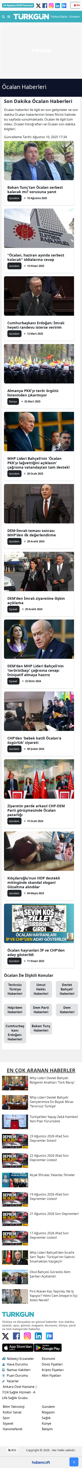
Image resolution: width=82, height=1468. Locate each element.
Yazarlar (13, 1381)
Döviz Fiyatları (52, 1364)
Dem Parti (41, 1009)
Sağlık (46, 1418)
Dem (67, 1009)
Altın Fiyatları (51, 1375)
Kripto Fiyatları (53, 1370)
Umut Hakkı (41, 989)
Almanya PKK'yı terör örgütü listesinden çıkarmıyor (33, 392)
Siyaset (8, 1423)
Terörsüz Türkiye (15, 989)
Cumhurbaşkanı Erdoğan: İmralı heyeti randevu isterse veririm (35, 325)
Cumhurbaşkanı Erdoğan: (15, 1032)
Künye (46, 1423)
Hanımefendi (12, 1429)
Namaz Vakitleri (18, 1370)
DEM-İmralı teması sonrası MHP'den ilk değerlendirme (31, 532)
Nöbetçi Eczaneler (20, 1358)
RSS (13, 1450)
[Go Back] (73, 1461)
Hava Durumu (17, 1364)
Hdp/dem (15, 1009)
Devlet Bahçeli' (67, 989)
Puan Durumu (17, 1375)
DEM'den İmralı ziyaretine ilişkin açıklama (36, 600)
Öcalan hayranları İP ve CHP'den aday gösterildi (36, 952)
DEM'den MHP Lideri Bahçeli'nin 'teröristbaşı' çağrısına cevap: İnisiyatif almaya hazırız (35, 670)
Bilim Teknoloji (13, 1406)
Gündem (48, 1406)
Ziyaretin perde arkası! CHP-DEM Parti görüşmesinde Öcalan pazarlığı (36, 810)
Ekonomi (48, 1358)
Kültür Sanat (12, 1412)
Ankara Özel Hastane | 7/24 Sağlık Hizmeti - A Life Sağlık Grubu (19, 1392)
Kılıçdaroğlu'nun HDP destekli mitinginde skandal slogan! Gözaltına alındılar (33, 882)
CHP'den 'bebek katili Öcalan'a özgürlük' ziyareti (34, 740)
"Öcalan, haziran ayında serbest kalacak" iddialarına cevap (35, 257)
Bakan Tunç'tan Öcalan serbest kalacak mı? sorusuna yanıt (35, 189)
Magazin (48, 1412)
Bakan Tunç (41, 1028)
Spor (6, 1418)
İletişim (47, 1429)
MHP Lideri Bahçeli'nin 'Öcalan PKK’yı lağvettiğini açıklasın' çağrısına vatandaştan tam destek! (38, 462)
